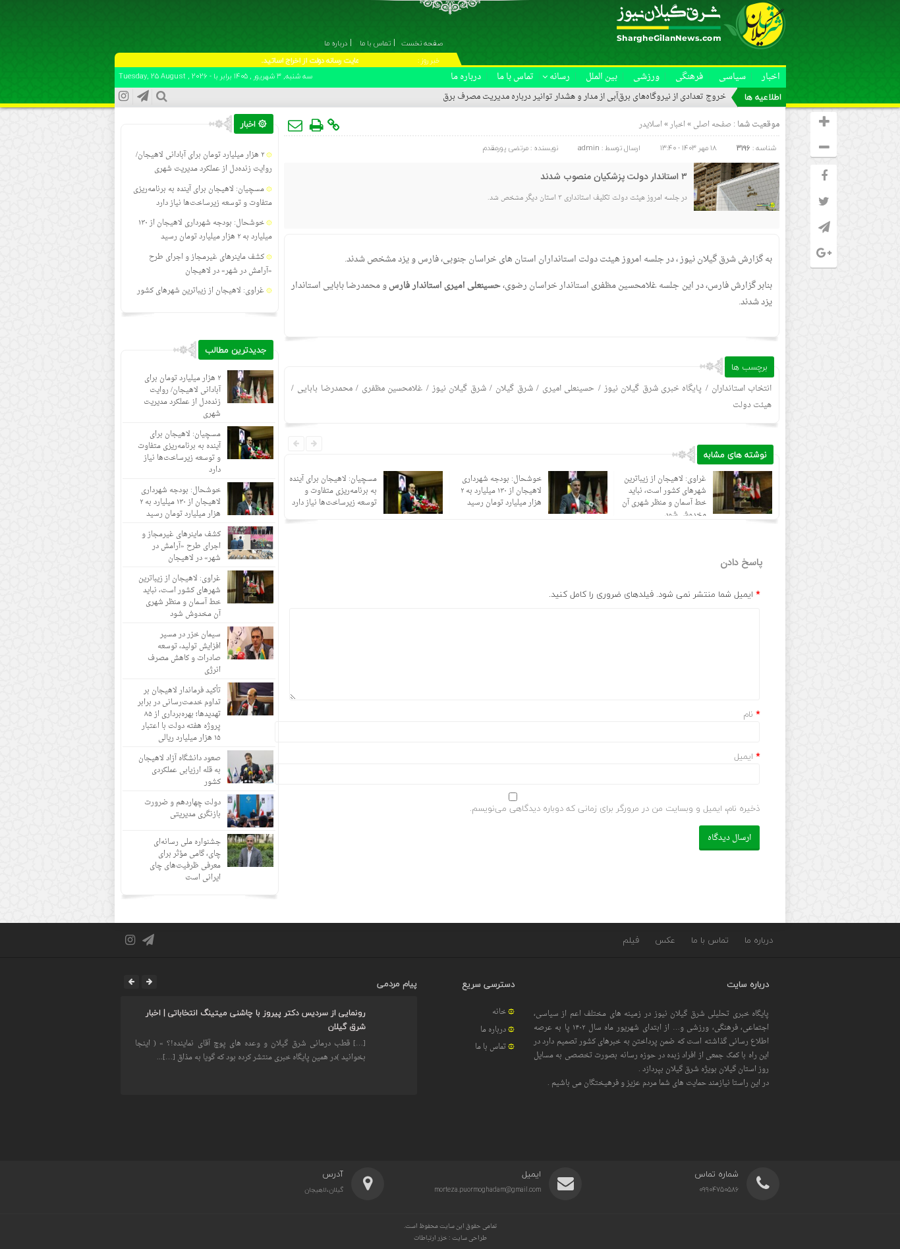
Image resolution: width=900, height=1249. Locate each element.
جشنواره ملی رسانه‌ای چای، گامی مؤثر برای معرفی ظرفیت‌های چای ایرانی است (185, 860)
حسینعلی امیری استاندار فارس (444, 285)
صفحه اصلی (711, 125)
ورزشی (646, 77)
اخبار (771, 77)
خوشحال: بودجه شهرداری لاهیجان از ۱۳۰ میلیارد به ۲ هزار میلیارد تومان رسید (501, 491)
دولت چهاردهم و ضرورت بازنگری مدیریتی (182, 808)
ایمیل (743, 756)
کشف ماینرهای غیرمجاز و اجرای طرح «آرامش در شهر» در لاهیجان (210, 264)
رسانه (559, 77)
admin (589, 148)
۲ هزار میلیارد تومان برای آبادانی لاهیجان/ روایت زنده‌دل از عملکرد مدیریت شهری (204, 162)
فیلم (631, 940)
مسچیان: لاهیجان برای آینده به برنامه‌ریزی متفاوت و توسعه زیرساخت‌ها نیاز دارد (333, 491)
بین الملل (601, 77)
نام (748, 714)
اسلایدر (650, 125)
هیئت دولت (752, 405)
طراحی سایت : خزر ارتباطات (450, 1238)
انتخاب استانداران (742, 388)
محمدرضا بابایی (324, 388)
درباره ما (466, 77)
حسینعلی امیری (568, 388)
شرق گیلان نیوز (708, 259)
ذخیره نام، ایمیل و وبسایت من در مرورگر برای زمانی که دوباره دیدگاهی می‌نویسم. (615, 808)
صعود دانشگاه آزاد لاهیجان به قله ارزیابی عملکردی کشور (179, 770)
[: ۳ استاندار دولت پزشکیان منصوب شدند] (295, 125)
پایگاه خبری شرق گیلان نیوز (653, 388)
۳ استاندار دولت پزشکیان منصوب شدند (613, 177)
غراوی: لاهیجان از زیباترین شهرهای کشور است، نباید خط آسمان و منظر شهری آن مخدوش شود (664, 497)
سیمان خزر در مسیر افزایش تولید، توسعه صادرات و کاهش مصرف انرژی (184, 652)
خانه (499, 1012)
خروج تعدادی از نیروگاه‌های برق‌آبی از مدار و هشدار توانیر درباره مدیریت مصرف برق (584, 97)
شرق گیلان (513, 388)
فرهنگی (689, 77)
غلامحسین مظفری (392, 388)
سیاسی (732, 77)
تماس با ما (515, 77)
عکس (665, 940)
